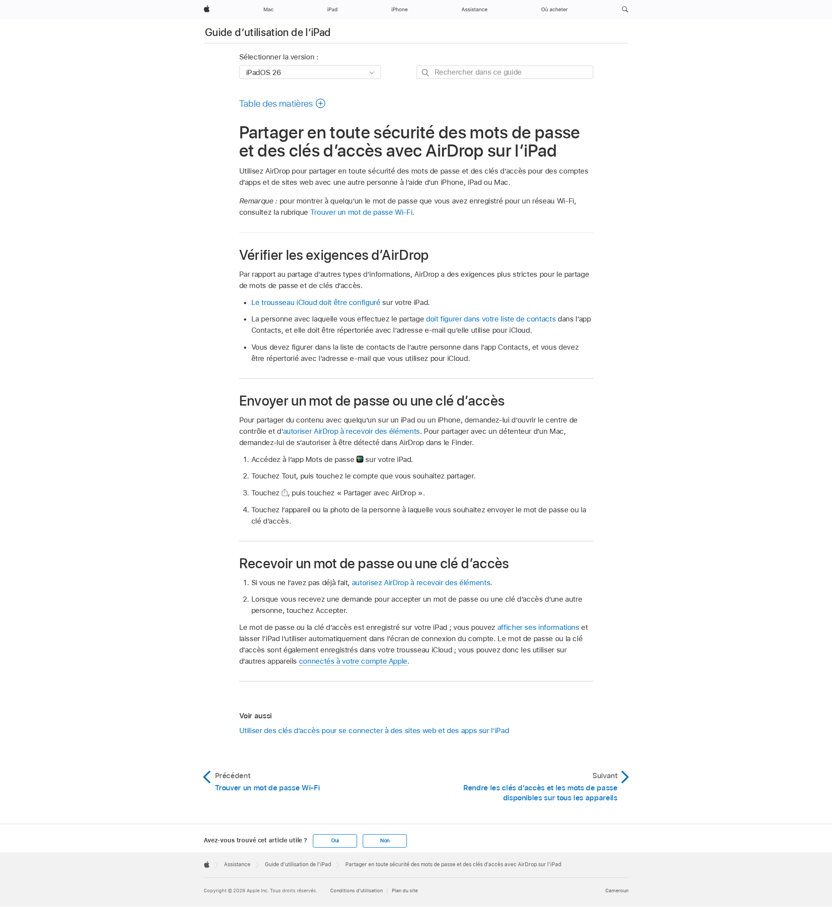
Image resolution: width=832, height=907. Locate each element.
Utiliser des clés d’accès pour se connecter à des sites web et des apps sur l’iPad (374, 730)
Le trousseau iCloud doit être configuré (315, 302)
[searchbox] (504, 72)
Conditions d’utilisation (356, 890)
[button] (625, 9)
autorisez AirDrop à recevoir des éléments (421, 582)
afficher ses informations (538, 627)
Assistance (237, 864)
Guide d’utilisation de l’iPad (268, 32)
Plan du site (405, 890)
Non (385, 841)
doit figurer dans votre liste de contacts (491, 318)
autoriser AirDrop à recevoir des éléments (351, 431)
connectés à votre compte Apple (353, 661)
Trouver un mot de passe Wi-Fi (361, 212)
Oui (335, 841)
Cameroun (616, 890)
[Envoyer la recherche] (425, 72)
